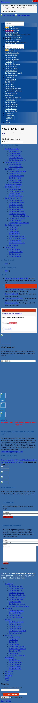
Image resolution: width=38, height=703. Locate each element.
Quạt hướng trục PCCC (12, 169)
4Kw (6, 263)
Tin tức (8, 122)
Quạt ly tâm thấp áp (11, 71)
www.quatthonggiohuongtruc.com (12, 452)
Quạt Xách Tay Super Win (13, 97)
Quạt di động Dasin (15, 153)
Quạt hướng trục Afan (12, 28)
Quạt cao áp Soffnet (11, 55)
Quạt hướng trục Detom (16, 202)
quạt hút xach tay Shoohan (13, 91)
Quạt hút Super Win (11, 44)
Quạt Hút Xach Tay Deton (13, 89)
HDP (6, 271)
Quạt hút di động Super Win (17, 160)
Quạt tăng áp (9, 50)
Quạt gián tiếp (10, 113)
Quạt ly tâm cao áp (11, 66)
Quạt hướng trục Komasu (13, 46)
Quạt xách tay (10, 77)
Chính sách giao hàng (11, 303)
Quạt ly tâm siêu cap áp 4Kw (13, 317)
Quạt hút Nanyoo (10, 102)
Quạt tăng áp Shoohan (12, 59)
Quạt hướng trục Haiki (12, 42)
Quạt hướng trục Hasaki (12, 35)
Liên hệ (8, 120)
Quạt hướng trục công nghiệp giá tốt (16, 278)
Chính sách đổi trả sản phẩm (14, 298)
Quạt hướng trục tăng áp (12, 187)
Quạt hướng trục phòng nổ (13, 185)
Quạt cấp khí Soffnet (15, 151)
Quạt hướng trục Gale (11, 33)
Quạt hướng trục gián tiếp (13, 162)
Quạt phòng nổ (10, 115)
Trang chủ (3, 133)
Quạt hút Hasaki (10, 86)
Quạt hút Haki (9, 84)
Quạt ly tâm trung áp (11, 68)
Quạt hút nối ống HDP (11, 104)
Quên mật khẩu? (6, 701)
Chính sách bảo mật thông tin (14, 289)
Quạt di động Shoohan (16, 158)
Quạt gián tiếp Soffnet (16, 167)
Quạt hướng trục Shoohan (17, 214)
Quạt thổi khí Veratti (11, 75)
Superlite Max (9, 95)
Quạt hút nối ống (10, 100)
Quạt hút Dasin (9, 82)
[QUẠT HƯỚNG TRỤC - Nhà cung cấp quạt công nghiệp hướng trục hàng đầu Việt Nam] (15, 15)
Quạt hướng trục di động (12, 149)
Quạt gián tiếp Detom (15, 164)
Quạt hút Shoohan (11, 109)
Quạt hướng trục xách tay (13, 225)
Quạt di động (9, 118)
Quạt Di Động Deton (15, 155)
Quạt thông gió (10, 26)
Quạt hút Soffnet (10, 80)
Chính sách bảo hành (11, 294)
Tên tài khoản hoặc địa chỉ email (11, 688)
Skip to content (5, 2)
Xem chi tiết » (8, 329)
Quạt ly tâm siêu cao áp (12, 64)
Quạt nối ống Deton (11, 106)
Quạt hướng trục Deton (12, 30)
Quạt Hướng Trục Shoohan (13, 37)
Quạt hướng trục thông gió (13, 198)
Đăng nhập (5, 697)
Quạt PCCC (9, 62)
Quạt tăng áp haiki (10, 57)
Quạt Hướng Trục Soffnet (13, 39)
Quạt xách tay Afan (11, 93)
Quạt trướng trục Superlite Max (15, 48)
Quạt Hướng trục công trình (13, 73)
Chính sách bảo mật (16, 462)
